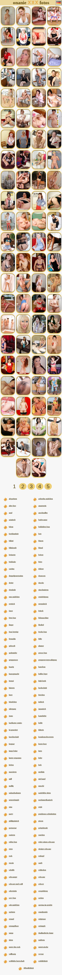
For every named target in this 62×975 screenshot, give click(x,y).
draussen (41, 576)
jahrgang (12, 709)
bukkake (12, 562)
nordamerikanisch (45, 800)
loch (40, 765)
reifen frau (13, 842)
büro (40, 562)
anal (10, 513)
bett (39, 534)
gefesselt (12, 646)
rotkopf (41, 856)
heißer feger (42, 674)
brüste (40, 555)
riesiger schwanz (44, 849)
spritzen (12, 912)
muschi (41, 786)
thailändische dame (45, 933)
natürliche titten (44, 793)
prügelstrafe (43, 828)
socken (41, 898)
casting (11, 569)
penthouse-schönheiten (47, 814)
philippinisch (14, 821)
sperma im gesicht (45, 905)
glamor (41, 646)
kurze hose (42, 744)
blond (40, 548)
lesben (11, 765)
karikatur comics (15, 723)
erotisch (12, 604)
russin (11, 863)
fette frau (12, 618)
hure (10, 695)
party (11, 814)
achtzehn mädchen (45, 499)
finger (11, 625)
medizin (41, 772)
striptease (42, 919)
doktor (41, 569)
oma (10, 807)
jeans (11, 716)
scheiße (11, 870)
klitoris (41, 730)
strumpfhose (14, 926)
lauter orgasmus (15, 758)
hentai (11, 681)
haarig (11, 667)
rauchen (41, 835)
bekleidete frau (44, 527)
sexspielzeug (43, 891)
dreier (11, 583)
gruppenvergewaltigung (47, 660)
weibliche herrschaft (16, 961)
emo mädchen (14, 597)
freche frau (42, 632)
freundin (12, 639)
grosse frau (42, 653)
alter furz (12, 506)
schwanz (41, 877)
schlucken (42, 870)
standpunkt (43, 912)
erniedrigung (43, 597)
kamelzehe (42, 716)
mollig (11, 786)
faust (11, 611)
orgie (40, 807)
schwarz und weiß (16, 884)
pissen (40, 821)
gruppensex (13, 660)
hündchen (13, 702)
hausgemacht (14, 674)
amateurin (42, 506)
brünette (12, 555)
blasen (40, 541)
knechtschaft (14, 737)
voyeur (41, 954)
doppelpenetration (16, 576)
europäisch (42, 604)
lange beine (13, 751)
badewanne (42, 520)
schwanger (13, 877)
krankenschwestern (46, 737)
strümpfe (41, 926)
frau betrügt (13, 632)
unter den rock (14, 947)
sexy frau (12, 898)
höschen (41, 695)
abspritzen (13, 499)
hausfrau (41, 667)
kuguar (12, 744)
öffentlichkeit (29, 968)
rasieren (12, 835)
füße (40, 639)
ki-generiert (13, 730)
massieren (13, 772)
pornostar (13, 828)
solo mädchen (14, 905)
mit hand (41, 779)
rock (10, 856)
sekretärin (13, 891)
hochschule (42, 688)
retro (11, 849)
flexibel (41, 625)
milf (10, 779)
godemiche (13, 653)
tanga (11, 933)
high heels (42, 681)
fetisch (40, 611)
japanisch (42, 709)
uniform (41, 940)
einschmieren (43, 590)
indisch (41, 702)
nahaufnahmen (15, 793)
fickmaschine (43, 618)
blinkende (13, 548)
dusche (41, 583)
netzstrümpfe (14, 800)
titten (11, 940)
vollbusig (12, 954)
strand (11, 919)
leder (40, 758)
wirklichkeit (43, 961)
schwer (41, 884)
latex (40, 751)
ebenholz (12, 590)
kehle (40, 723)
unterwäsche (43, 947)
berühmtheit (14, 534)
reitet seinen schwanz (46, 842)
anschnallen (43, 513)
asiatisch (12, 520)
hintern (12, 688)
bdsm (11, 527)
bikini (11, 541)
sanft (40, 863)
